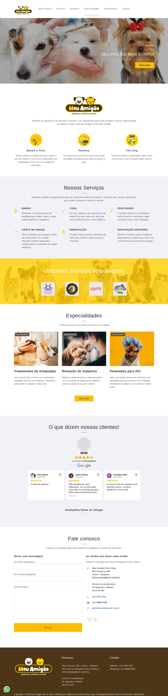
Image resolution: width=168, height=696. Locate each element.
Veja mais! (84, 398)
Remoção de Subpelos (79, 371)
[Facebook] (89, 619)
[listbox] (84, 49)
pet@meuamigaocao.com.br (106, 608)
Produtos (74, 9)
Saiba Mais (144, 65)
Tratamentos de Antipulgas (35, 371)
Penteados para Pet (125, 371)
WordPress (139, 694)
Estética (149, 46)
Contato (126, 9)
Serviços (61, 9)
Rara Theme (115, 694)
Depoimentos (110, 9)
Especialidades (91, 9)
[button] (28, 485)
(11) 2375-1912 (99, 597)
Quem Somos (45, 9)
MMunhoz (71, 694)
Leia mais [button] (72, 496)
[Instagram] (95, 619)
